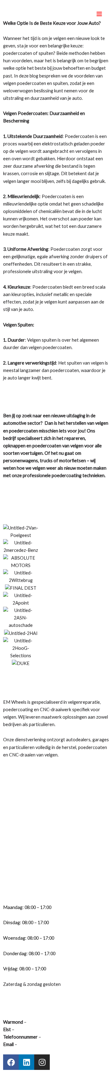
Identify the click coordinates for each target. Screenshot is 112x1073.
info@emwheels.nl (35, 1044)
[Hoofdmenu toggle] (99, 13)
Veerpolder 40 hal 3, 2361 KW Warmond (67, 1022)
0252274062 (53, 1037)
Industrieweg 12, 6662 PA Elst (44, 1029)
